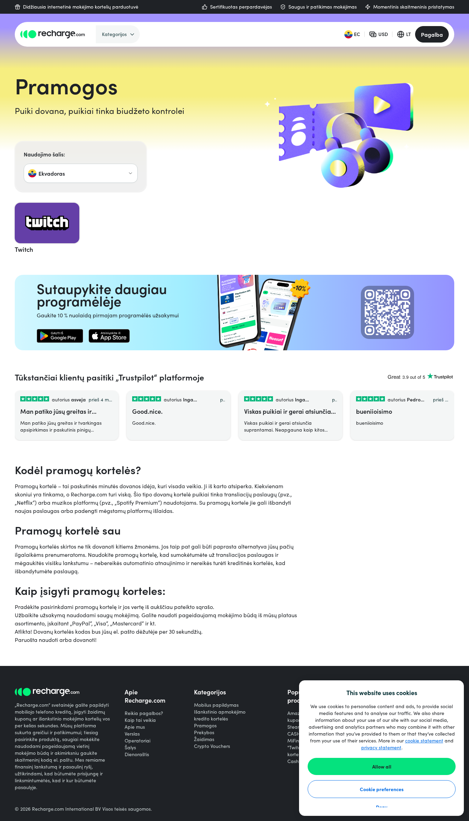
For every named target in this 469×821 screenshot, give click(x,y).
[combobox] (80, 173)
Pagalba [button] (432, 34)
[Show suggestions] (130, 173)
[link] (60, 336)
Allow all (381, 766)
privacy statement (381, 747)
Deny (381, 807)
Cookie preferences (382, 789)
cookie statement (424, 740)
